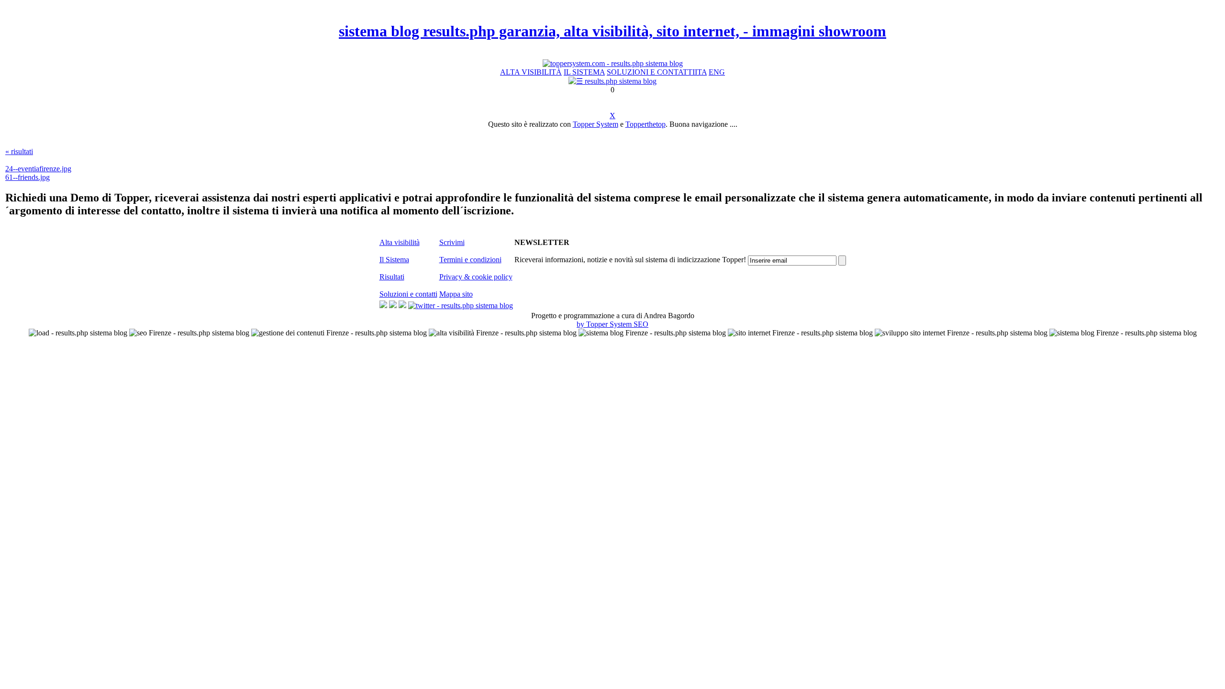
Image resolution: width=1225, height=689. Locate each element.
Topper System (595, 124)
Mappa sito (456, 294)
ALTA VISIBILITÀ (531, 72)
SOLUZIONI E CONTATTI (651, 72)
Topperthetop (645, 124)
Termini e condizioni (470, 260)
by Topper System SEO (612, 324)
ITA (701, 72)
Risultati (391, 277)
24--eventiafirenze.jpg (38, 169)
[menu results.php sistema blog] (612, 81)
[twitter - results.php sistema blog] (460, 305)
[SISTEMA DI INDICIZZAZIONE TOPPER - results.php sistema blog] (613, 63)
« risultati (19, 151)
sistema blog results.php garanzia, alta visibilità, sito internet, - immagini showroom (612, 31)
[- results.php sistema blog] (383, 305)
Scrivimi (452, 242)
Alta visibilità (399, 242)
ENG (717, 72)
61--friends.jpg (27, 177)
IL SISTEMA (584, 72)
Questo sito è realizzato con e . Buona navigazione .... (612, 124)
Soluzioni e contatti (408, 294)
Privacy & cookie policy (475, 277)
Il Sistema (394, 260)
